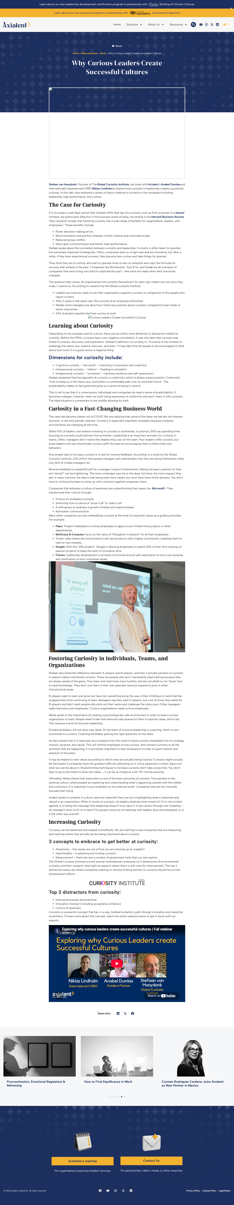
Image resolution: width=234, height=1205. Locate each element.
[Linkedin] (217, 24)
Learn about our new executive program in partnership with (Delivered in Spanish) (117, 12)
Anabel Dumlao (170, 184)
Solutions (132, 24)
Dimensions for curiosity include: (86, 357)
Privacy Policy (193, 1191)
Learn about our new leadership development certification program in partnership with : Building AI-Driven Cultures (117, 4)
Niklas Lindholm (102, 188)
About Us (154, 24)
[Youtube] (200, 24)
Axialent (153, 184)
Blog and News (90, 53)
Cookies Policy (209, 1191)
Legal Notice (225, 1191)
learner (180, 212)
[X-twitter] (211, 24)
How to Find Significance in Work (108, 1082)
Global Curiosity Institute (113, 184)
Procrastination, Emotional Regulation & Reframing (36, 1083)
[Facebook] (100, 1190)
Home (117, 24)
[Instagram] (206, 24)
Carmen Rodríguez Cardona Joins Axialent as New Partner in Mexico (193, 1083)
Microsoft (158, 488)
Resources (176, 24)
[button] (118, 1013)
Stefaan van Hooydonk (63, 184)
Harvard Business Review (168, 216)
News (103, 53)
